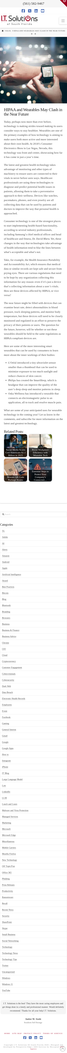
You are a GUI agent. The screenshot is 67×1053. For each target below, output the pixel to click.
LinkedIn (6, 792)
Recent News (7, 910)
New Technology (9, 860)
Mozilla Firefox (9, 854)
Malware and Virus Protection (15, 810)
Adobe (5, 537)
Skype (4, 928)
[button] (63, 20)
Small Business (8, 934)
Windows (6, 978)
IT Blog (5, 773)
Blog (4, 599)
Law (4, 785)
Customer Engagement (12, 667)
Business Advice (9, 636)
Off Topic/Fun (8, 866)
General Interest (9, 730)
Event (4, 711)
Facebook (6, 717)
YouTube (6, 990)
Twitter (5, 965)
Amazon (5, 556)
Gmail (4, 736)
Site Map (17, 1033)
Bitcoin (5, 593)
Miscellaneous (8, 841)
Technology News (10, 953)
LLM (4, 798)
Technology (7, 947)
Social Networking (10, 941)
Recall (4, 903)
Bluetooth (6, 605)
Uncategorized (8, 972)
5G (3, 531)
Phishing (6, 879)
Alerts (4, 550)
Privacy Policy (32, 1033)
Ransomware (7, 897)
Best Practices (8, 587)
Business (6, 624)
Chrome (5, 643)
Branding (6, 612)
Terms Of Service (53, 1033)
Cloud (4, 655)
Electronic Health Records (13, 698)
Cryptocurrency (9, 661)
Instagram (6, 761)
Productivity (7, 891)
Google (5, 742)
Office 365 (7, 872)
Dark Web (6, 686)
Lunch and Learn (9, 804)
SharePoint (7, 922)
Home (7, 1033)
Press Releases (8, 885)
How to (5, 754)
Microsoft (6, 829)
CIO (4, 649)
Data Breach (7, 692)
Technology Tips (9, 959)
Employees (7, 705)
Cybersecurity (8, 680)
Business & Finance (10, 630)
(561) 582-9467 (33, 3)
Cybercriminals (8, 674)
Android (5, 562)
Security (5, 916)
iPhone (5, 767)
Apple (4, 568)
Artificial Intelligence (11, 574)
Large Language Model (12, 779)
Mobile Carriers (9, 848)
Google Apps (7, 748)
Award (5, 581)
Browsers (6, 618)
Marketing (6, 823)
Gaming (5, 723)
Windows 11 (7, 984)
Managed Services (10, 817)
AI (3, 543)
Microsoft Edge (9, 835)
